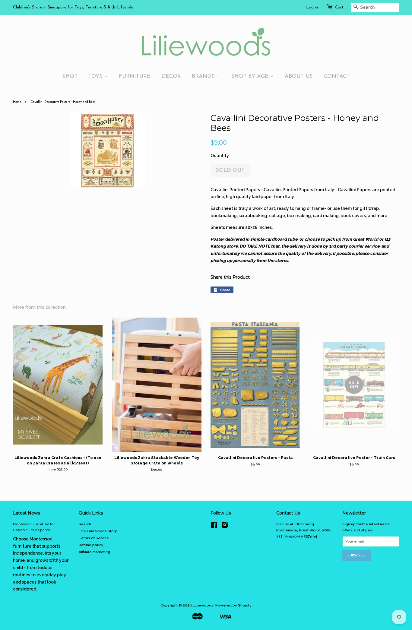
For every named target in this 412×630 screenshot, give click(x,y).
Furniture (135, 76)
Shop (70, 76)
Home (17, 102)
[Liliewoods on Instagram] (224, 526)
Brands (204, 76)
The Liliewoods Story (98, 531)
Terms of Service (94, 538)
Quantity (220, 155)
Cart (339, 7)
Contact (337, 76)
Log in (312, 7)
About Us (299, 76)
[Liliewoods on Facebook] (214, 526)
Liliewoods (204, 605)
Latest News (26, 513)
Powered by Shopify (233, 605)
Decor (171, 76)
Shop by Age (250, 76)
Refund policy (91, 545)
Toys (96, 76)
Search (85, 524)
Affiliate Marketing (94, 552)
